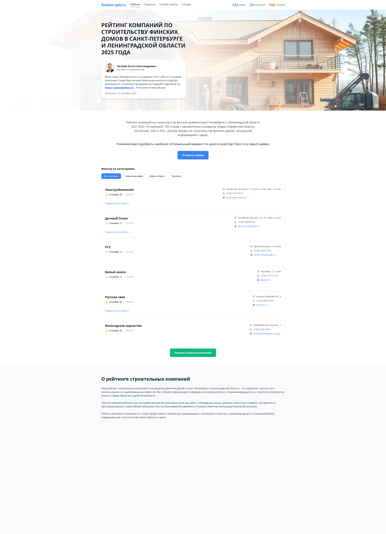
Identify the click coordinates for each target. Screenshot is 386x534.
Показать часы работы (117, 203)
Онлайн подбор (168, 4)
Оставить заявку (193, 155)
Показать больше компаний (193, 352)
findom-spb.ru (113, 4)
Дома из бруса (157, 176)
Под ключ (176, 176)
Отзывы (186, 4)
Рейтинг (135, 4)
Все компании (111, 176)
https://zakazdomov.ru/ (119, 87)
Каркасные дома (134, 176)
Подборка (150, 4)
